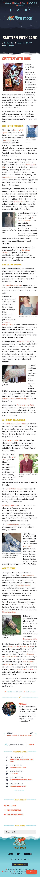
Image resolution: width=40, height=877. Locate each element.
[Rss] (29, 10)
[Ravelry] (10, 10)
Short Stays (6, 140)
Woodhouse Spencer (14, 285)
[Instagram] (14, 10)
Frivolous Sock (19, 201)
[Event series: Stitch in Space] (22, 771)
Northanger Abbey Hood (15, 424)
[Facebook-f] (22, 10)
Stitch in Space (14, 773)
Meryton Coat (28, 575)
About (10, 853)
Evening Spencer (24, 585)
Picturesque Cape (9, 612)
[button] (20, 23)
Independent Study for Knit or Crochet (21, 780)
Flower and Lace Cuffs (25, 405)
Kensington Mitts (30, 639)
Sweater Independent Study (18, 786)
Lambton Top (24, 341)
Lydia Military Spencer (14, 489)
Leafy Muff (27, 546)
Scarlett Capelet (12, 440)
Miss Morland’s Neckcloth (27, 669)
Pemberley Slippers (9, 177)
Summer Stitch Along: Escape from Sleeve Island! (21, 760)
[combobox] (15, 744)
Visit (18, 853)
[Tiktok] (18, 10)
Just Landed (9, 45)
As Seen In (28, 853)
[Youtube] (25, 10)
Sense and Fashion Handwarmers (21, 646)
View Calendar (19, 791)
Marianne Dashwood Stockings (14, 398)
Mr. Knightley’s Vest (10, 505)
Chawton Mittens (13, 524)
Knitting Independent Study (18, 767)
